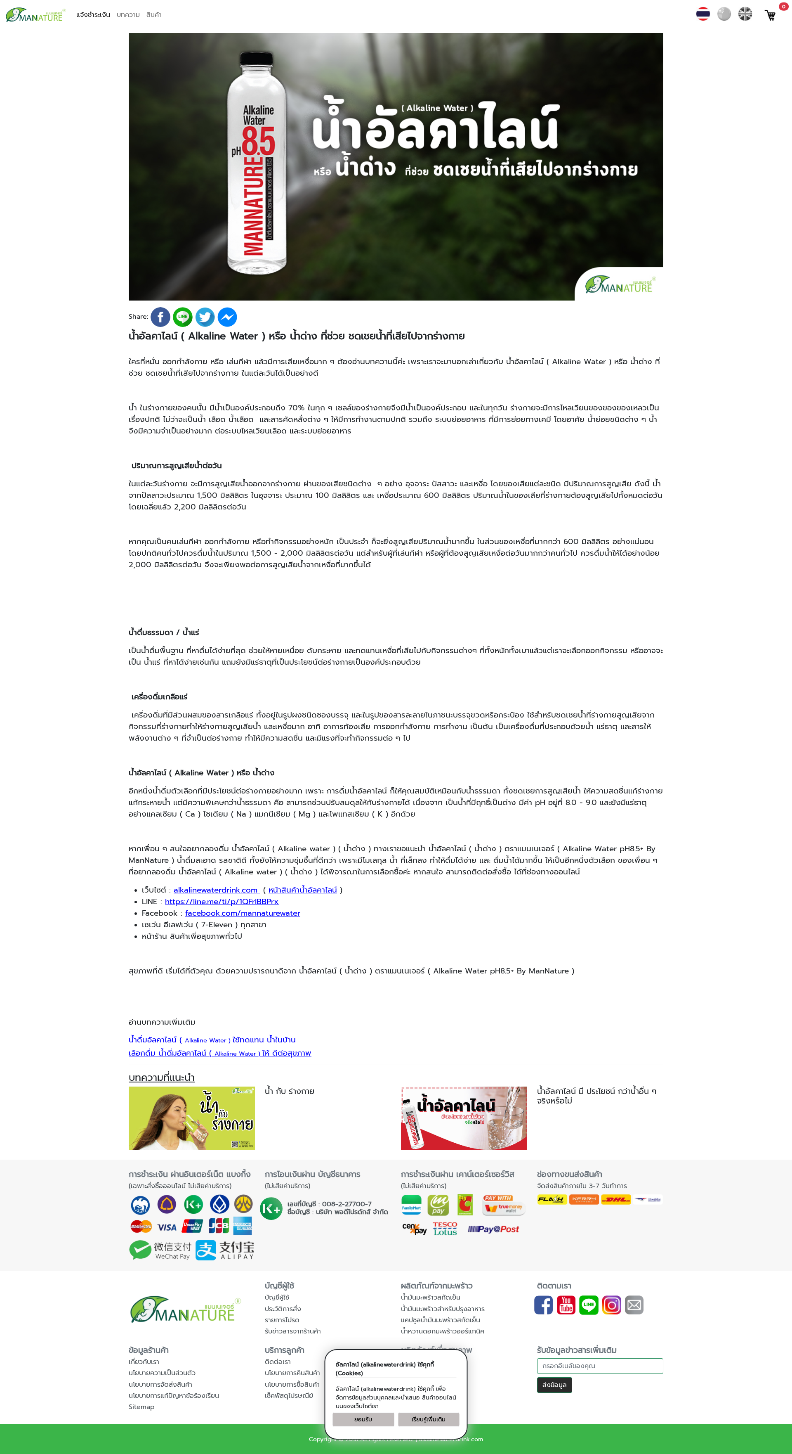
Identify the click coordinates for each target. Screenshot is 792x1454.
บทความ (128, 15)
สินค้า (154, 15)
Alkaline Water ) (212, 1040)
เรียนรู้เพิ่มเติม (429, 1419)
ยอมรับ (363, 1419)
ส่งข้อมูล (554, 1385)
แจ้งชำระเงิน (93, 15)
